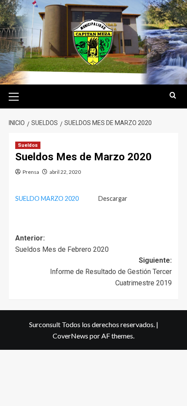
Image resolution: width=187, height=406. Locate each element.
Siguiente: (111, 271)
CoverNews (70, 336)
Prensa (31, 172)
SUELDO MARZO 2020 (47, 198)
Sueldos (28, 145)
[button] (17, 95)
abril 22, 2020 (65, 172)
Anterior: (62, 244)
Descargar (112, 198)
